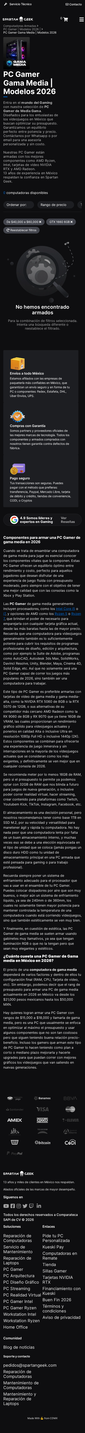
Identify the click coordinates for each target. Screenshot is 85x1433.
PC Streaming (16, 1288)
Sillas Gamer (54, 1271)
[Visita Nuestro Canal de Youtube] (7, 1206)
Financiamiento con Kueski (61, 1291)
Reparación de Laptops (17, 1260)
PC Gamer (13, 1269)
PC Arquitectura (18, 1275)
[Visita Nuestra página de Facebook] (14, 1206)
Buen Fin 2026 (56, 1299)
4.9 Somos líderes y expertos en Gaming (47, 520)
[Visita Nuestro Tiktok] (36, 1206)
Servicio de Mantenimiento (18, 1249)
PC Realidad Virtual (22, 1295)
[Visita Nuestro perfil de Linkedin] (40, 1206)
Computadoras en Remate (59, 1256)
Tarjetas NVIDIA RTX (57, 1280)
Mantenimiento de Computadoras (21, 1385)
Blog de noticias (18, 1347)
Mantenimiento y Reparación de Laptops (19, 1399)
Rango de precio (54, 205)
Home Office (15, 1327)
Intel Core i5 (65, 609)
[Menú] (81, 19)
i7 (4, 614)
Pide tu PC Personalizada (56, 1238)
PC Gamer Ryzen (20, 1307)
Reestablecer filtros (22, 230)
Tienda (49, 1264)
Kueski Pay (53, 1246)
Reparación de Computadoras (17, 1238)
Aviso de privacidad (61, 1317)
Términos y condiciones (54, 1308)
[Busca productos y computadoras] (46, 19)
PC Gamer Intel (18, 1301)
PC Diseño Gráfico (21, 1282)
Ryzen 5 (61, 614)
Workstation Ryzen (21, 1320)
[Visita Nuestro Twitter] (25, 1206)
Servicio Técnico (20, 4)
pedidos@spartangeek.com (30, 1365)
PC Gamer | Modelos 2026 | (22, 29)
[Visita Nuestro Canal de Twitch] (32, 1206)
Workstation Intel (19, 1314)
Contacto (75, 4)
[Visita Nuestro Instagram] (19, 1206)
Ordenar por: (17, 205)
